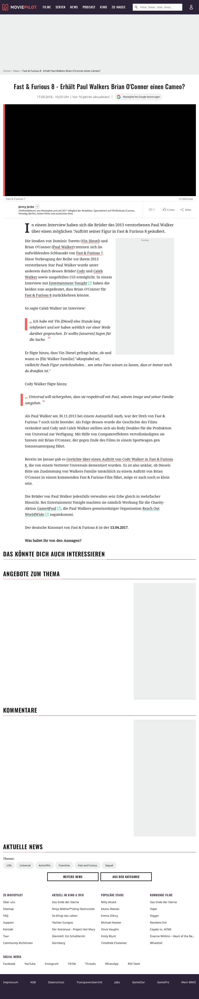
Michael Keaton (111, 922)
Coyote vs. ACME (160, 929)
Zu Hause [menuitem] (119, 7)
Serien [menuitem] (60, 7)
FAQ (5, 915)
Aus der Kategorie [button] (126, 876)
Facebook (9, 964)
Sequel (109, 865)
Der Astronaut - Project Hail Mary (73, 929)
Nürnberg (58, 943)
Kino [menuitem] (103, 7)
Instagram (51, 964)
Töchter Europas (62, 922)
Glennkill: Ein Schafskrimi (68, 936)
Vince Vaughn (110, 929)
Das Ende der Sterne (65, 902)
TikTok (72, 964)
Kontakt (8, 929)
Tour (6, 936)
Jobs (117, 982)
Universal (25, 865)
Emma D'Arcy (109, 915)
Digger (154, 915)
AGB (33, 982)
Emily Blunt (108, 936)
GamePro (163, 982)
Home (6, 71)
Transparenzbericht (89, 982)
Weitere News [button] (73, 876)
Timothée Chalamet (114, 943)
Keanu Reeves (110, 909)
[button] (168, 209)
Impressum (10, 982)
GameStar (138, 982)
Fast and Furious (87, 865)
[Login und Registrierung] (191, 7)
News (16, 71)
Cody (81, 271)
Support (8, 922)
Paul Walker (63, 247)
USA (9, 865)
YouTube (30, 964)
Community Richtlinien (18, 943)
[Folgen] (37, 206)
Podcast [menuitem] (89, 7)
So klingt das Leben (65, 915)
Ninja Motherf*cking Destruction (73, 909)
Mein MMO (188, 982)
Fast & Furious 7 (89, 253)
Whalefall (156, 943)
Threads (90, 964)
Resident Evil (158, 922)
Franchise (64, 865)
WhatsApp (112, 964)
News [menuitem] (74, 7)
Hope (153, 909)
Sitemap (8, 909)
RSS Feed (134, 964)
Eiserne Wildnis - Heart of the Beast (173, 936)
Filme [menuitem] (47, 7)
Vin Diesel (90, 241)
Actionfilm (45, 865)
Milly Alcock (108, 902)
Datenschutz (56, 982)
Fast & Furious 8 (38, 295)
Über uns (9, 902)
